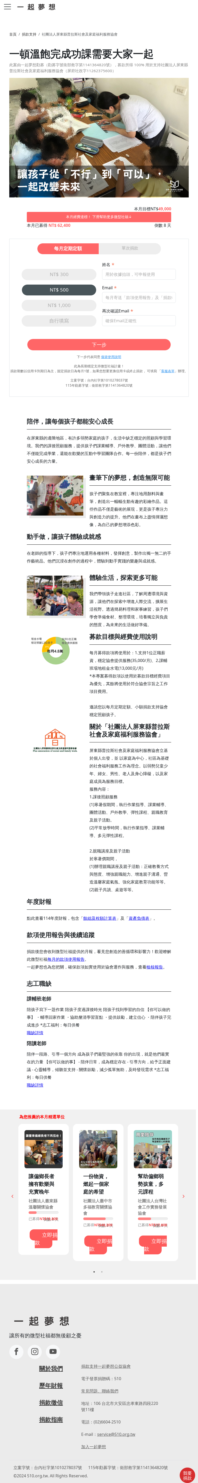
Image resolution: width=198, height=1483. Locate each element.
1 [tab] (94, 1271)
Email (107, 288)
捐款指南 (51, 1419)
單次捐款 (130, 248)
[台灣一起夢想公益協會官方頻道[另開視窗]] (53, 1352)
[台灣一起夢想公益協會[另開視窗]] (35, 1352)
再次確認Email (115, 311)
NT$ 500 (59, 289)
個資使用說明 (111, 356)
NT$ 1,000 (59, 305)
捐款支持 (29, 34)
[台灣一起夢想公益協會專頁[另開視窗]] (16, 1352)
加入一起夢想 (93, 1446)
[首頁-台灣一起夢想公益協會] (37, 6)
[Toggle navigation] (7, 6)
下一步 (99, 344)
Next (183, 1196)
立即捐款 (46, 1238)
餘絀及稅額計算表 (99, 918)
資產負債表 (139, 918)
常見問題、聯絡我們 (99, 1391)
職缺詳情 (35, 1032)
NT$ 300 (59, 274)
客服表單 (168, 371)
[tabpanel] (43, 1189)
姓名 (106, 264)
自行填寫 (59, 320)
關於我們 (51, 1368)
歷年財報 (51, 1385)
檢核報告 (154, 967)
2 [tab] (101, 1271)
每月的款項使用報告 (66, 959)
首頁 (12, 34)
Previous (12, 1196)
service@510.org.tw (116, 1434)
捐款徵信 (51, 1402)
